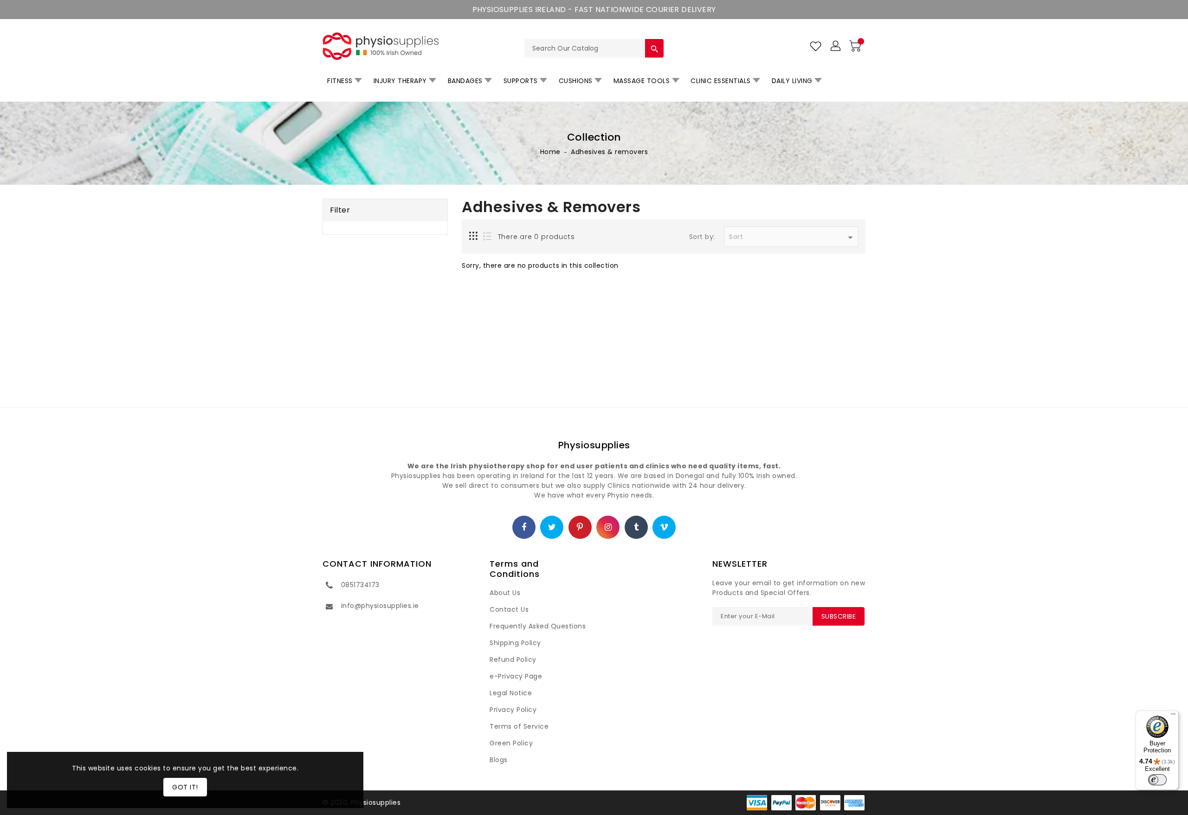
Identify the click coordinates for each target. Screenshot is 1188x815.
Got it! (185, 787)
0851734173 (360, 584)
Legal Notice (511, 693)
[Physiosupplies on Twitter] (552, 527)
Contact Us (509, 609)
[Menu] (1173, 716)
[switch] (1157, 779)
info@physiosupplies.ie (380, 605)
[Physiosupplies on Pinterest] (580, 527)
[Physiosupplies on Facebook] (524, 527)
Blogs (499, 759)
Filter (340, 210)
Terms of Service (519, 726)
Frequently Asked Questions (538, 626)
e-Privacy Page (516, 676)
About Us (505, 592)
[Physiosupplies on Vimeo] (664, 527)
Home (550, 151)
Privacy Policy (513, 709)
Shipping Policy (515, 642)
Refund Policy (513, 659)
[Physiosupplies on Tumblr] (636, 527)
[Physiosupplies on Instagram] (608, 527)
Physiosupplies (594, 445)
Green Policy (511, 743)
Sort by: (702, 237)
